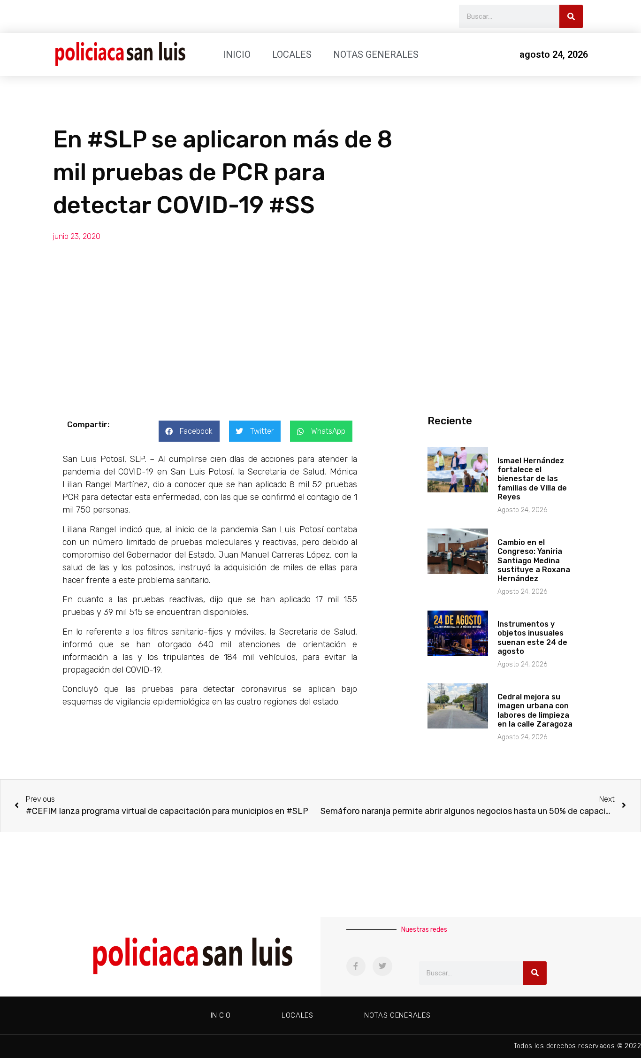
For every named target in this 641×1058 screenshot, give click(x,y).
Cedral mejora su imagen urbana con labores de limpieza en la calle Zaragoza (534, 710)
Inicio (237, 54)
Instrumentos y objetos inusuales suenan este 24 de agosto (532, 638)
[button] (189, 431)
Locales (292, 54)
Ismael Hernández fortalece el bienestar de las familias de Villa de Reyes (532, 478)
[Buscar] (571, 16)
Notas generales (376, 54)
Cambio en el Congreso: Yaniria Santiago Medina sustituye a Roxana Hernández (533, 560)
